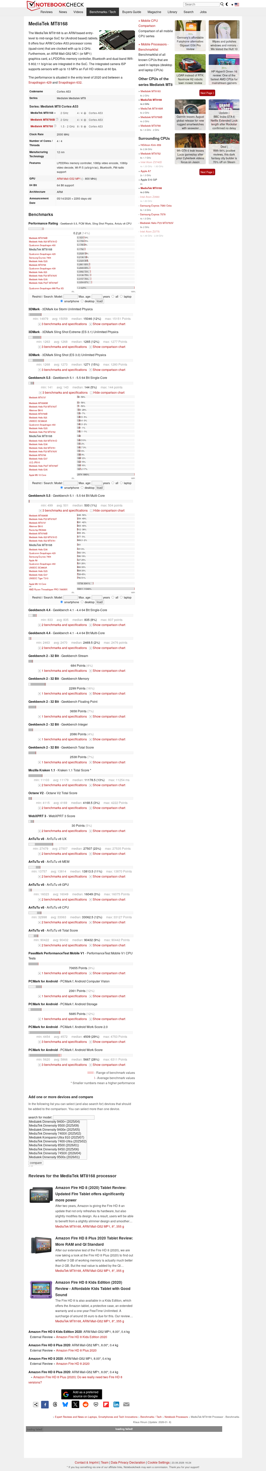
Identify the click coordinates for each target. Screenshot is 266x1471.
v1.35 (30, 1166)
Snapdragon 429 (40, 82)
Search (189, 12)
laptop (127, 296)
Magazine (154, 12)
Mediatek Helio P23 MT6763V (43, 275)
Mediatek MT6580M (38, 403)
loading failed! (34, 1429)
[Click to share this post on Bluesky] (65, 1404)
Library (172, 12)
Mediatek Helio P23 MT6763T (43, 406)
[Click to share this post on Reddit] (85, 1404)
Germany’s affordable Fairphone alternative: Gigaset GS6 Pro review (190, 43)
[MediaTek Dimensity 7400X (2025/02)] (58, 1134)
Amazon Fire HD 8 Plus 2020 (76, 1350)
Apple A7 (146, 171)
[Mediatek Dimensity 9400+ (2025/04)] (58, 1122)
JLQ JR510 (34, 462)
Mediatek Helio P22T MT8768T (43, 282)
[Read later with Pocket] (96, 1404)
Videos (78, 12)
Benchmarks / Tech (103, 12)
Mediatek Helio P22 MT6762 (42, 431)
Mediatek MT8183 (151, 91)
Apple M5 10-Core (37, 474)
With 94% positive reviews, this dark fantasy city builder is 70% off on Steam (224, 156)
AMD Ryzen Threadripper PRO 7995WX (48, 589)
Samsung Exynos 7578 (153, 214)
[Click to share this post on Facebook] (44, 1404)
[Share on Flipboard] (106, 1404)
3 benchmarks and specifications (63, 324)
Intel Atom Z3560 (149, 197)
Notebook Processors (176, 1417)
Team (104, 1462)
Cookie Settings (159, 1462)
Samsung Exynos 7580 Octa (156, 205)
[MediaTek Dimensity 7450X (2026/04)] (58, 1153)
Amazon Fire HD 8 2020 (73, 1363)
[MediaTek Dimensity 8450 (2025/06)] (58, 1150)
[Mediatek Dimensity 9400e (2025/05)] (58, 1130)
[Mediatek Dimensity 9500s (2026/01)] (58, 1157)
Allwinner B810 (36, 410)
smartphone (71, 301)
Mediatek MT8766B (43, 119)
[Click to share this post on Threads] (55, 1404)
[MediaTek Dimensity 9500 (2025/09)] (58, 1126)
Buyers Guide (131, 12)
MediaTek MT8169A (152, 108)
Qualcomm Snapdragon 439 (42, 268)
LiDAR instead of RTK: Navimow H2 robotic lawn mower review (190, 79)
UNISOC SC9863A (38, 421)
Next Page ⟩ (207, 93)
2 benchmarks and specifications (63, 624)
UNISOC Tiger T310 (38, 578)
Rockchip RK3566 (37, 529)
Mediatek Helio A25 (38, 272)
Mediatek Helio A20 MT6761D (43, 241)
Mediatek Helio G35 (38, 279)
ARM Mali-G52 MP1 (69, 178)
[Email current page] (126, 1404)
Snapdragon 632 (70, 82)
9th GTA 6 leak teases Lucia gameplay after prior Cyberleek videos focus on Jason (190, 156)
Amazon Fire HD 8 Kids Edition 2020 (81, 1337)
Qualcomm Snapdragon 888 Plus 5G (46, 288)
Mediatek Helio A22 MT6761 (42, 447)
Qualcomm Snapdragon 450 (42, 245)
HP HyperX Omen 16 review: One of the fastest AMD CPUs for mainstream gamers (224, 77)
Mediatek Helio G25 (38, 261)
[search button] (222, 4)
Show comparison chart (107, 324)
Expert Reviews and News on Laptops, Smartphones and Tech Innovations (96, 1417)
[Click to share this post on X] (75, 1404)
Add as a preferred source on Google (85, 1394)
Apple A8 (33, 560)
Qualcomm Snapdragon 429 (42, 253)
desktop (89, 301)
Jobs (203, 12)
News (63, 12)
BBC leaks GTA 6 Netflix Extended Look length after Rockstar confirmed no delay (224, 122)
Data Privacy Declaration (128, 1462)
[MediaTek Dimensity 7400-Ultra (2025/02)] (58, 1142)
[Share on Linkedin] (116, 1404)
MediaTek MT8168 (151, 100)
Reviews (47, 12)
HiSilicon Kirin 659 (151, 145)
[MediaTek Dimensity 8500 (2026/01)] (58, 1145)
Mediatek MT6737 (37, 397)
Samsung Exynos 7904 (40, 257)
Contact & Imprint (87, 1462)
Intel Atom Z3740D (151, 162)
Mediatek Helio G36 (38, 444)
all (116, 296)
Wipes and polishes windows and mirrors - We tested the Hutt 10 (224, 45)
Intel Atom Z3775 (149, 231)
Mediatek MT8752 (151, 153)
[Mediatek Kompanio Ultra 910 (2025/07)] (58, 1138)
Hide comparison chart (107, 392)
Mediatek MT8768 (42, 126)
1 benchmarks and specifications (63, 670)
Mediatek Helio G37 (38, 458)
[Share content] (35, 1404)
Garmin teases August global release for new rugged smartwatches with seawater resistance (190, 122)
